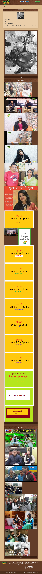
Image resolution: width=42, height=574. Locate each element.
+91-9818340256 (29, 566)
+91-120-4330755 (30, 565)
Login (36, 1)
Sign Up (39, 1)
